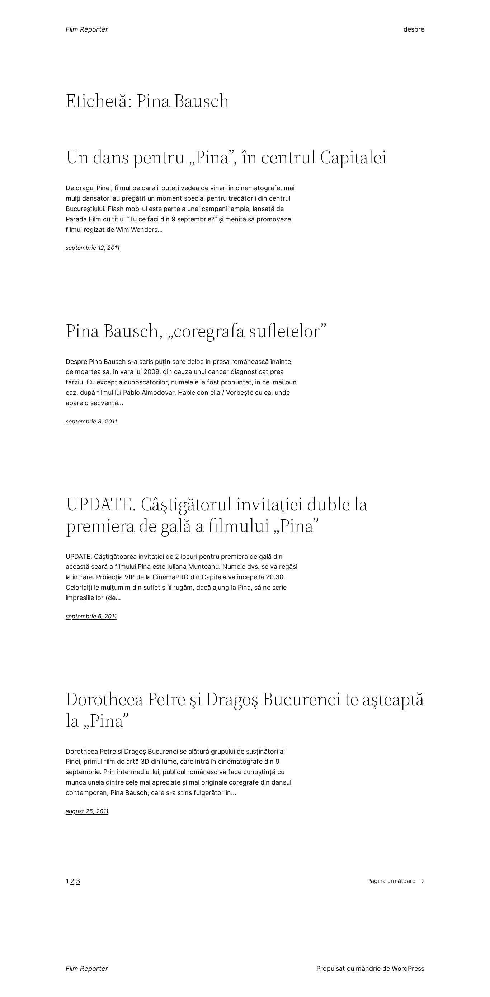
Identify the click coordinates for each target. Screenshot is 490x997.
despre (414, 29)
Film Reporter (87, 29)
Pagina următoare (395, 880)
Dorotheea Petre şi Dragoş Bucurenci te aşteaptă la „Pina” (245, 709)
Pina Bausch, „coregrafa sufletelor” (196, 330)
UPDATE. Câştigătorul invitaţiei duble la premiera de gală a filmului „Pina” (217, 514)
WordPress (408, 968)
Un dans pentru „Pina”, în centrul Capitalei (226, 157)
